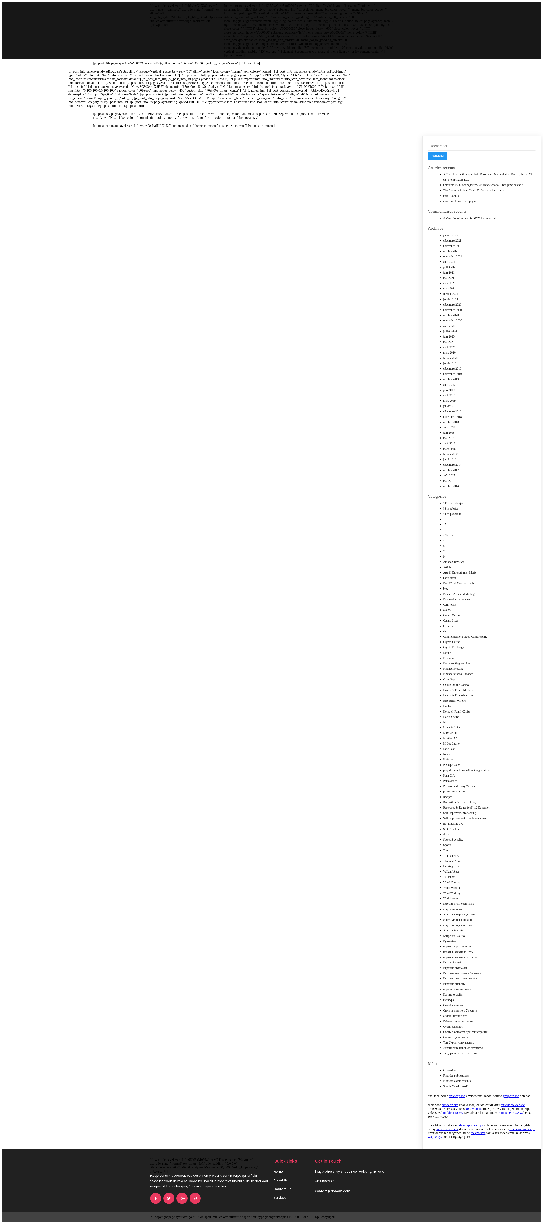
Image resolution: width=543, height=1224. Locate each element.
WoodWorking (451, 893)
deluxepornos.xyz (471, 1125)
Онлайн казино (453, 1005)
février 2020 (450, 358)
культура (448, 1000)
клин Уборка (451, 195)
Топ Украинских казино (458, 1042)
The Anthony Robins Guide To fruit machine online (474, 190)
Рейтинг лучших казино (458, 1021)
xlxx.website (473, 1109)
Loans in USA (451, 727)
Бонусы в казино (454, 936)
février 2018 (450, 454)
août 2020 (449, 326)
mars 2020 (449, 352)
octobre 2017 (451, 470)
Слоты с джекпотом (455, 1037)
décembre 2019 (452, 368)
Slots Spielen (451, 829)
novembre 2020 (452, 310)
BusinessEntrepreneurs (456, 599)
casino (447, 610)
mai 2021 (448, 277)
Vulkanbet (449, 877)
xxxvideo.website (513, 1105)
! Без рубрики (452, 514)
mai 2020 (448, 342)
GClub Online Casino (456, 684)
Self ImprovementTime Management (465, 818)
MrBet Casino (451, 743)
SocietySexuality (453, 839)
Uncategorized (451, 866)
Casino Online (451, 615)
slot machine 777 (453, 823)
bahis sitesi (449, 578)
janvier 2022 (450, 235)
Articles (447, 567)
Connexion (449, 1070)
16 (444, 529)
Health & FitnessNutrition (458, 695)
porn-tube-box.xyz (510, 1112)
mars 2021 (449, 288)
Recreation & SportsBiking (459, 802)
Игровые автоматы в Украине (462, 973)
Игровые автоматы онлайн (460, 978)
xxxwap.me (457, 1096)
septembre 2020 (452, 320)
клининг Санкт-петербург (459, 201)
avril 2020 (449, 347)
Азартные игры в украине (459, 914)
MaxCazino (450, 732)
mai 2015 (448, 480)
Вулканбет (449, 941)
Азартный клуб (453, 930)
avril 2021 (449, 283)
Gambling (449, 679)
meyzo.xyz (478, 1133)
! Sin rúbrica (450, 508)
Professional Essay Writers (459, 786)
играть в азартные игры (458, 951)
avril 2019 (449, 395)
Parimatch (449, 759)
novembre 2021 (452, 245)
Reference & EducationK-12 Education (466, 807)
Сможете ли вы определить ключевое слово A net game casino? (483, 185)
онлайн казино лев (455, 1015)
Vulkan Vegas (451, 871)
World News (450, 898)
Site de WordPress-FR (456, 1086)
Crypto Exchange (453, 647)
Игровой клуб (452, 962)
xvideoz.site (450, 1105)
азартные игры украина (458, 925)
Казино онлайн (453, 994)
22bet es (448, 535)
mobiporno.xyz (453, 1112)
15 (444, 524)
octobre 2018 (451, 422)
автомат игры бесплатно (458, 903)
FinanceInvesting (453, 668)
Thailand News (452, 861)
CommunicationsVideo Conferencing (465, 636)
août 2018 (449, 427)
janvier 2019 (450, 406)
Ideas (446, 722)
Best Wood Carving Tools (458, 583)
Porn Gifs (449, 775)
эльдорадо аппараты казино (460, 1053)
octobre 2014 (451, 486)
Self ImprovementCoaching (459, 813)
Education (449, 658)
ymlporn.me (511, 1096)
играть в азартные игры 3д (460, 957)
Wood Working (452, 887)
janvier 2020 (450, 363)
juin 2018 (449, 432)
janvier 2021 (450, 299)
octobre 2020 (451, 315)
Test (445, 850)
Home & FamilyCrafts (456, 711)
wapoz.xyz (435, 1137)
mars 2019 (449, 400)
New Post (449, 748)
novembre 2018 (452, 416)
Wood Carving (451, 882)
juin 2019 (449, 390)
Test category (451, 855)
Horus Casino (451, 716)
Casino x (448, 626)
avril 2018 (449, 443)
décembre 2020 (452, 304)
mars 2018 (449, 448)
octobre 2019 (451, 379)
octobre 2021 (451, 251)
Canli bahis (449, 604)
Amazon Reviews (453, 561)
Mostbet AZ (450, 738)
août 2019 (449, 384)
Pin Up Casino (451, 765)
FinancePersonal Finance (458, 674)
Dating (447, 652)
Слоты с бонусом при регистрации (465, 1032)
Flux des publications (456, 1075)
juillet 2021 (450, 267)
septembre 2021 (452, 256)
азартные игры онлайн (457, 919)
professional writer (454, 791)
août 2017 (449, 475)
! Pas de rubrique (453, 503)
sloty (446, 834)
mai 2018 (448, 438)
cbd (445, 631)
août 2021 (449, 261)
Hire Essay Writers (454, 700)
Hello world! (489, 218)
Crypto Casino (451, 642)
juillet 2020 (450, 331)
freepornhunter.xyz (522, 1129)
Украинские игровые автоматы (463, 1047)
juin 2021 (449, 272)
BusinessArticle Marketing (459, 594)
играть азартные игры (457, 946)
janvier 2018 (450, 459)
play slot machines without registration (466, 770)
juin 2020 (449, 336)
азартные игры (452, 909)
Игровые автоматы (455, 968)
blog (445, 588)
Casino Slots (450, 620)
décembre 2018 (452, 411)
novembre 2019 (452, 374)
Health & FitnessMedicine (458, 690)
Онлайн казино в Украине (460, 1010)
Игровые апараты (454, 983)
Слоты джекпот (453, 1026)
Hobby (447, 706)
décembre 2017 (452, 464)
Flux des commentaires (457, 1081)
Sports (447, 845)
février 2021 (450, 293)
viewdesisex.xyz (447, 1129)
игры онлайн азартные (457, 989)
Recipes (447, 797)
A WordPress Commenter (458, 218)
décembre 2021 (452, 240)
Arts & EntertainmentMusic (459, 572)
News (446, 754)
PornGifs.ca (450, 780)
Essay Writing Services (457, 663)
